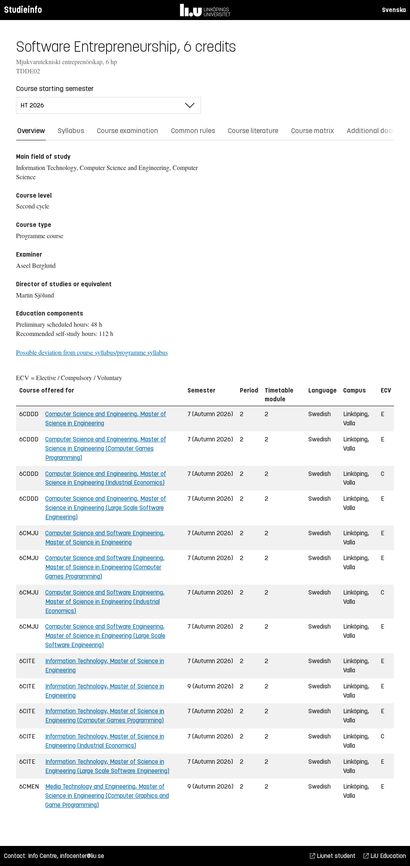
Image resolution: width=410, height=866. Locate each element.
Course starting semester (55, 88)
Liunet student (335, 856)
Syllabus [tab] (71, 130)
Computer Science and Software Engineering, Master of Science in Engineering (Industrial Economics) (105, 602)
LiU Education (387, 856)
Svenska (394, 10)
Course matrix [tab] (312, 130)
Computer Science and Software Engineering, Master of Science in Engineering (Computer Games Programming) (105, 567)
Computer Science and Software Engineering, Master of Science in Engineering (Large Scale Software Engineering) (105, 636)
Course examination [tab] (127, 130)
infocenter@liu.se (82, 856)
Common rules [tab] (193, 130)
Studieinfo (23, 9)
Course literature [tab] (253, 130)
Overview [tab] (31, 130)
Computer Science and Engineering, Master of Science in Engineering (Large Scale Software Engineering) (105, 508)
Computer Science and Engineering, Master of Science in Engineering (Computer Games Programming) (105, 448)
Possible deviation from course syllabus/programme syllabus (92, 352)
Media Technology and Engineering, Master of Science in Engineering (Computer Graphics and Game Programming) (107, 796)
